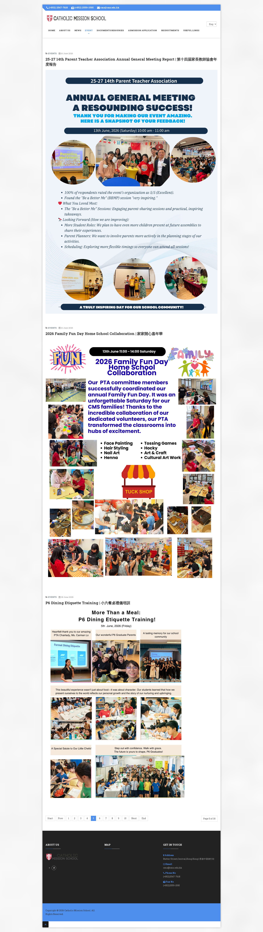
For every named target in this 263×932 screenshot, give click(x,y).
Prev (60, 818)
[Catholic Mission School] (76, 18)
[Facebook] (54, 867)
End (144, 818)
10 (125, 818)
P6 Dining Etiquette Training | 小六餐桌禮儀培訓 (88, 602)
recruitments (170, 30)
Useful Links (191, 30)
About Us (64, 30)
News (77, 30)
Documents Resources (110, 30)
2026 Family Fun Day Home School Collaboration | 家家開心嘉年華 (104, 333)
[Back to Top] (45, 924)
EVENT (89, 30)
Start (50, 818)
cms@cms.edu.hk (109, 7)
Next (134, 818)
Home (51, 30)
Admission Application (142, 30)
